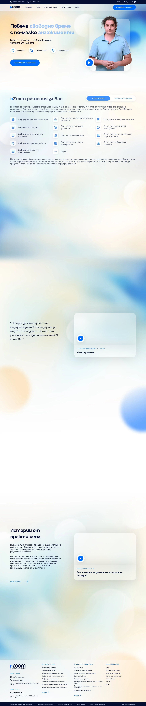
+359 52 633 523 (18, 693)
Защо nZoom (66, 7)
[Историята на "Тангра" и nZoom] (81, 338)
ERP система (78, 667)
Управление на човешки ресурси (85, 673)
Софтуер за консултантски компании (54, 687)
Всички (44, 692)
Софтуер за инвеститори (50, 679)
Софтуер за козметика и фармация (53, 681)
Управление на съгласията (97, 704)
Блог (118, 1)
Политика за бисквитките (65, 704)
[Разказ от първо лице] (81, 558)
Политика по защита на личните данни (21, 704)
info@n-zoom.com (18, 1)
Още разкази (15, 582)
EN (132, 1)
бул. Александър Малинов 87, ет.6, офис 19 (26, 684)
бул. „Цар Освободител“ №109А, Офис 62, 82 (25, 696)
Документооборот (80, 676)
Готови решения (98, 97)
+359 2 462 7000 (34, 1)
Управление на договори (82, 679)
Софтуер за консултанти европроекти (54, 684)
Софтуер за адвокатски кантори (52, 673)
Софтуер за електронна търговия (53, 676)
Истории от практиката (113, 676)
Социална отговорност (113, 673)
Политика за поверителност (45, 704)
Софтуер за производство (82, 690)
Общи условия (81, 704)
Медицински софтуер (49, 667)
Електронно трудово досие (83, 670)
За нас (77, 7)
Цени (38, 7)
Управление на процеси (123, 97)
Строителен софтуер (49, 670)
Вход (126, 1)
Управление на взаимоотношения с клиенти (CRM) (88, 682)
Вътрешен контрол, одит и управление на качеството (88, 686)
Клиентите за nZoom (113, 670)
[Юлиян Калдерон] (89, 62)
